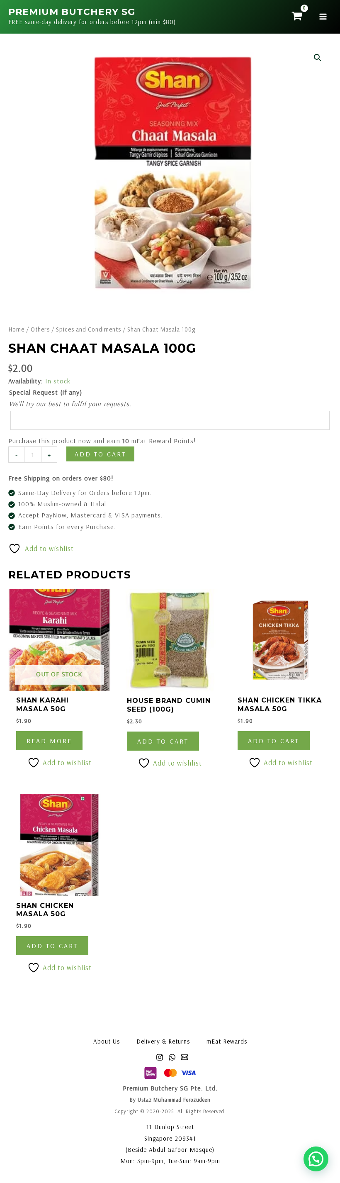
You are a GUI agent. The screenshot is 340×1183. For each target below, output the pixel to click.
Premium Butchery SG (71, 11)
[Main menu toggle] (323, 16)
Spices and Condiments (88, 329)
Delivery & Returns (163, 1041)
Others (40, 329)
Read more (49, 741)
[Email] (184, 1057)
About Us (106, 1041)
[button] (317, 57)
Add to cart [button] (163, 741)
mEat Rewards (226, 1041)
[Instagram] (159, 1057)
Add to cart (100, 454)
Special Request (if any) (45, 392)
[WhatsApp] (172, 1057)
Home (16, 329)
